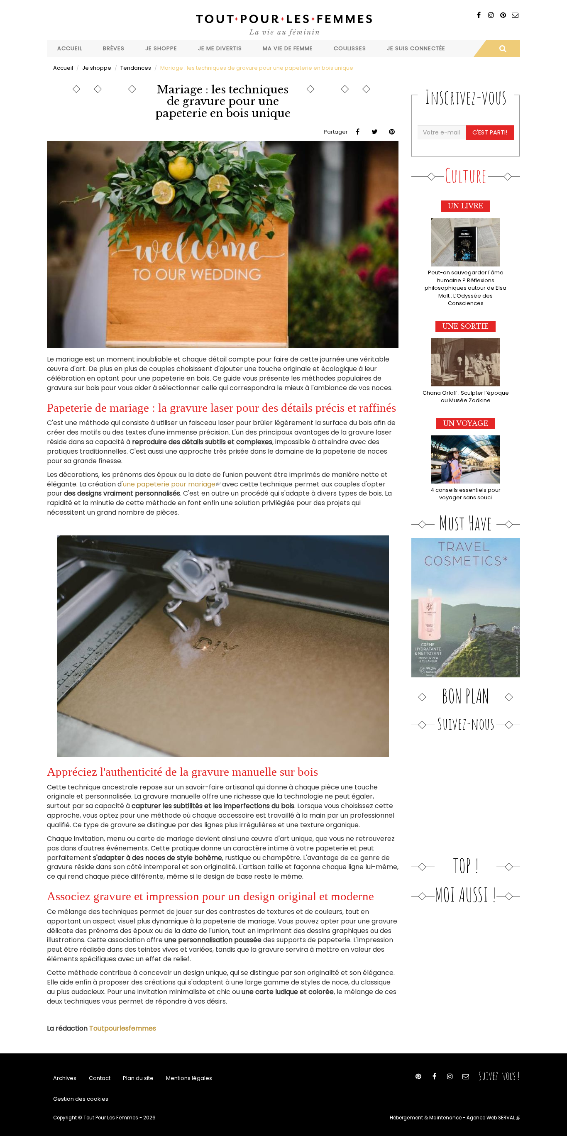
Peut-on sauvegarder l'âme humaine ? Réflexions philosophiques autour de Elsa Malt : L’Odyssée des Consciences (465, 288)
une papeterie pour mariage (171, 484)
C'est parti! (489, 132)
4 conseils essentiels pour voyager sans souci (465, 494)
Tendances (135, 68)
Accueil (69, 48)
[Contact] (515, 15)
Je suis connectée (416, 48)
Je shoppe (161, 48)
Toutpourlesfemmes (122, 1028)
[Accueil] (283, 24)
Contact (99, 1078)
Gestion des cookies (80, 1099)
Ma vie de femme (288, 48)
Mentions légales (189, 1078)
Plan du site (138, 1078)
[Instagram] (491, 15)
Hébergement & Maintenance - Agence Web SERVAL (455, 1117)
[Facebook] (479, 15)
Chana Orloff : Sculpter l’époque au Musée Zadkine (466, 397)
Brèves (114, 48)
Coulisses (350, 48)
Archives (64, 1078)
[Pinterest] (503, 15)
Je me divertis (220, 48)
